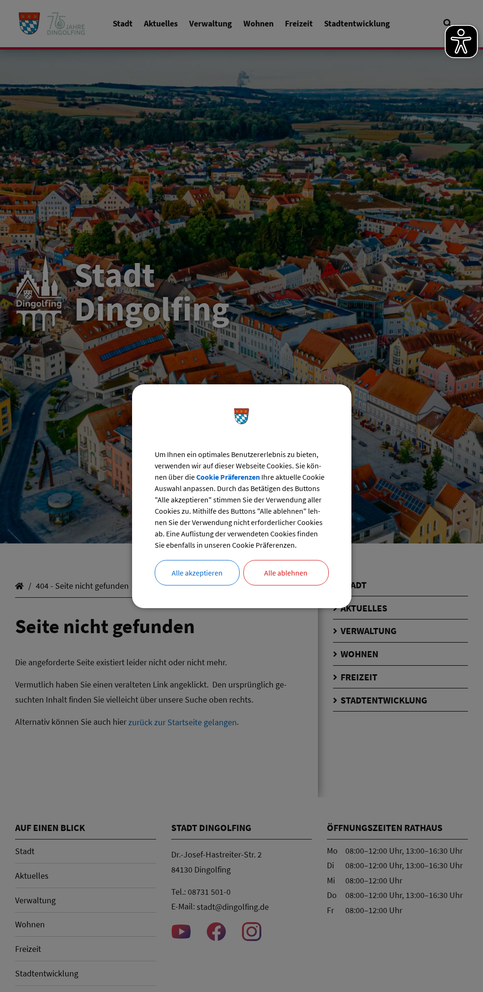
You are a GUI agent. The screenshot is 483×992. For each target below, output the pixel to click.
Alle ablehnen (286, 572)
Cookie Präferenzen (228, 477)
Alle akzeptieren (197, 572)
